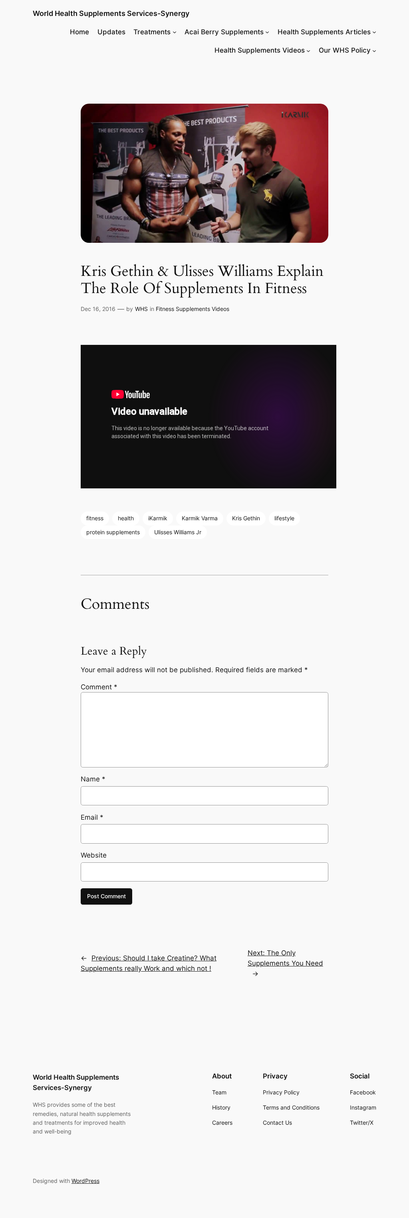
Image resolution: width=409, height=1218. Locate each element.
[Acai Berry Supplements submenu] (267, 32)
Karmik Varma (200, 518)
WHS (141, 308)
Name (93, 779)
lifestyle (284, 518)
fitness (94, 518)
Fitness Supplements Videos (192, 308)
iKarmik (157, 518)
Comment (99, 687)
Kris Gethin (246, 518)
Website (94, 855)
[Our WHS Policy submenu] (374, 50)
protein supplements (113, 532)
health (126, 518)
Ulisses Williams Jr (177, 532)
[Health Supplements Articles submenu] (374, 32)
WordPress (85, 1180)
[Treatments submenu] (175, 32)
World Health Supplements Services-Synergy (111, 13)
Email (92, 817)
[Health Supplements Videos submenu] (308, 50)
